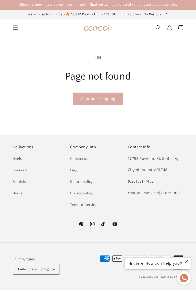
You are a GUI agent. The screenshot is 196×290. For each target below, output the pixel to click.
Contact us (79, 158)
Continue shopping (98, 98)
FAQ (73, 170)
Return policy (81, 181)
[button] (15, 27)
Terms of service (83, 204)
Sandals (19, 181)
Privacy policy (81, 193)
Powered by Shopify (171, 276)
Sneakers (20, 170)
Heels (17, 158)
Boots (17, 193)
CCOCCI (153, 276)
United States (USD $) (33, 269)
